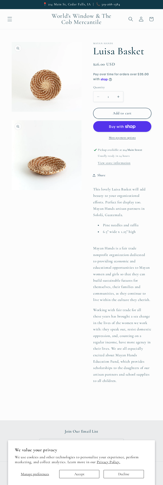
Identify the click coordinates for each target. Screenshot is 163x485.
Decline (123, 474)
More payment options (122, 137)
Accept (79, 474)
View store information (114, 163)
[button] (10, 19)
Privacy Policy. (108, 462)
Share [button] (101, 175)
